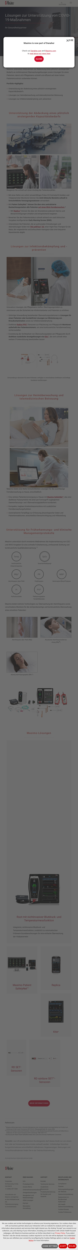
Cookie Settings (49, 1246)
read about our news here (40, 54)
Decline (72, 1246)
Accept (63, 1246)
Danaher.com (36, 51)
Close (67, 40)
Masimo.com (50, 51)
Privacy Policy (60, 1233)
